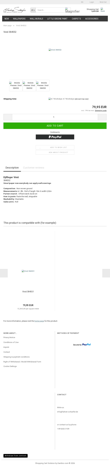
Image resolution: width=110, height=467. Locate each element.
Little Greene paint (57, 19)
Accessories (91, 19)
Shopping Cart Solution (45, 463)
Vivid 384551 (28, 291)
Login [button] (91, 2)
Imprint (6, 347)
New (7, 19)
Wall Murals (36, 19)
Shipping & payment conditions (16, 357)
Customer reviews (33, 167)
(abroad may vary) (82, 99)
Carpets (76, 19)
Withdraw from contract (15, 456)
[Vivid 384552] (55, 57)
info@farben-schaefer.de (67, 412)
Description (12, 167)
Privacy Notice (9, 337)
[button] (81, 2)
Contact (6, 352)
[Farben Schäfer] (14, 10)
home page (39, 321)
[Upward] (102, 462)
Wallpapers (19, 19)
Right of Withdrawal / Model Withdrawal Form (22, 362)
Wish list (103, 2)
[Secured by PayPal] (81, 344)
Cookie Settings (10, 366)
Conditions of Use (10, 342)
